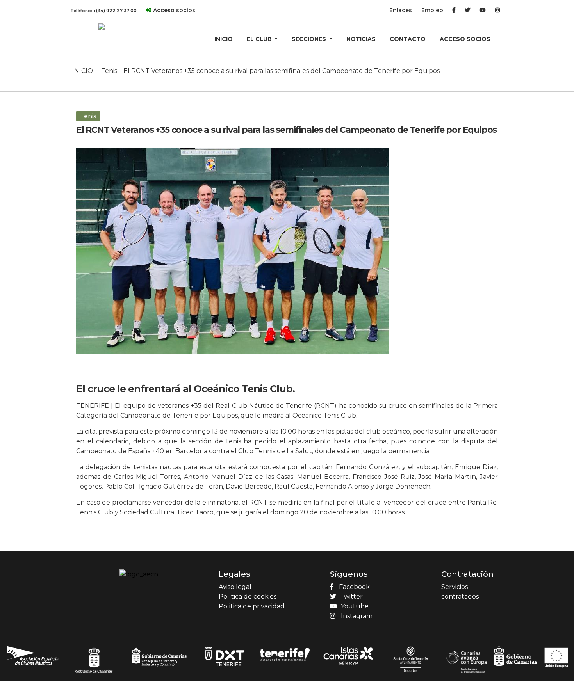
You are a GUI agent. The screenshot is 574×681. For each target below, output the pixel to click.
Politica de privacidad (252, 606)
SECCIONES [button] (310, 39)
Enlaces (400, 10)
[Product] (101, 26)
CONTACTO (408, 39)
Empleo (432, 10)
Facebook (354, 586)
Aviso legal (235, 586)
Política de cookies (247, 596)
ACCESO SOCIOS (465, 39)
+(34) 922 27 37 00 (115, 10)
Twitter (351, 596)
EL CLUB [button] (260, 39)
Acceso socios (174, 10)
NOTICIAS (361, 39)
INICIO (223, 39)
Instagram (357, 616)
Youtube (355, 606)
